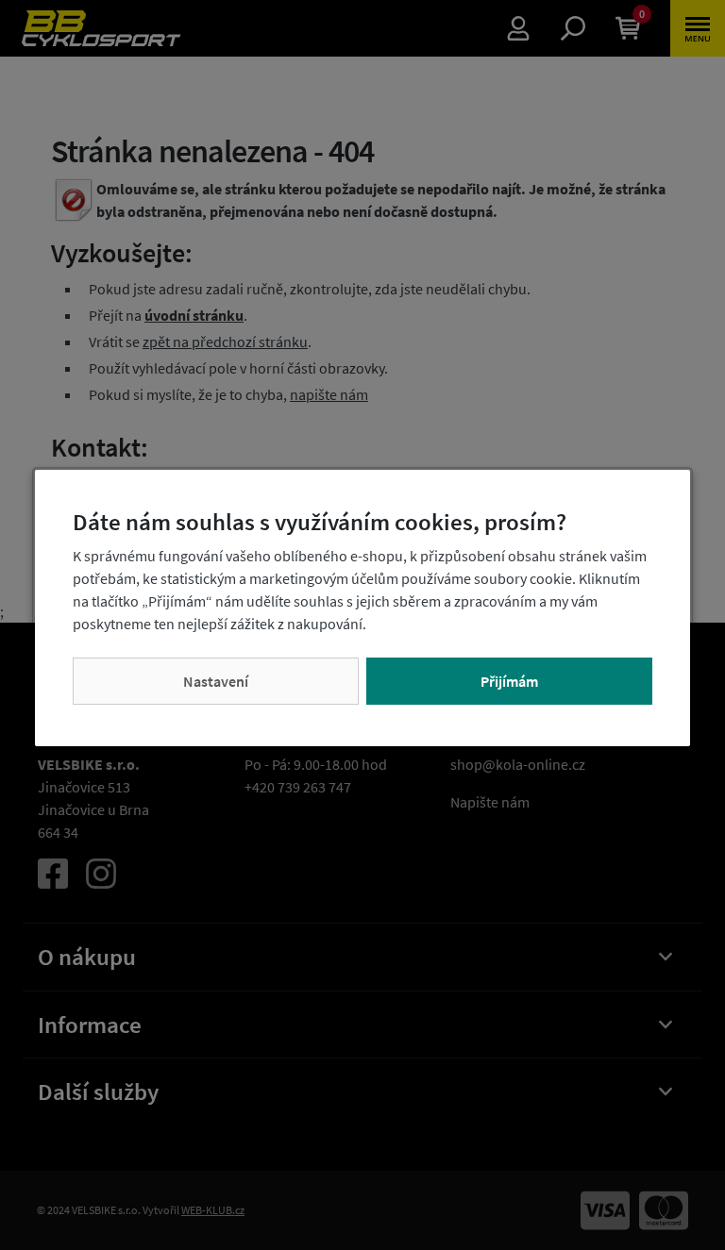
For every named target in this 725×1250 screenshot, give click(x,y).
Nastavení (215, 681)
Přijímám (509, 681)
